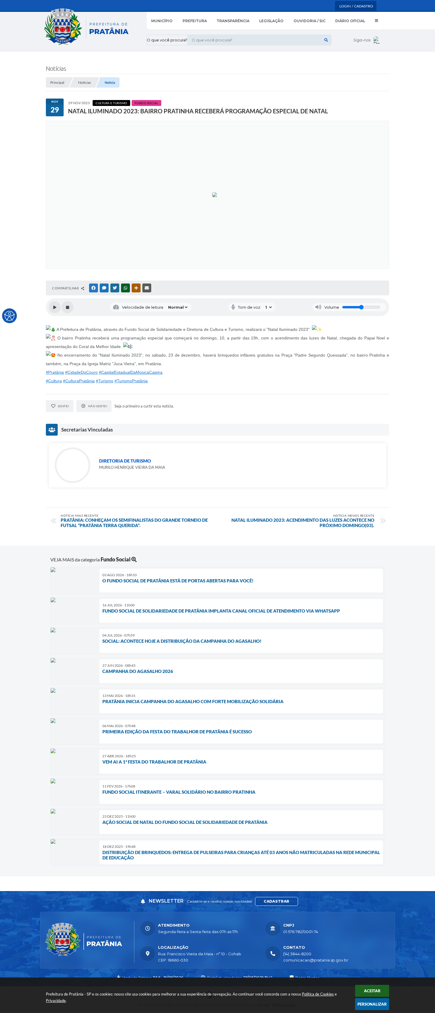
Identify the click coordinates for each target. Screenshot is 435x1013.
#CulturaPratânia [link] (79, 381)
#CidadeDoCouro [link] (81, 372)
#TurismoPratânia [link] (131, 381)
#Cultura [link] (54, 381)
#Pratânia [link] (55, 372)
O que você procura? (167, 40)
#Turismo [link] (104, 381)
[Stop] (67, 307)
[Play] (55, 307)
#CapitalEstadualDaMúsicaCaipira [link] (130, 372)
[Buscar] (326, 40)
